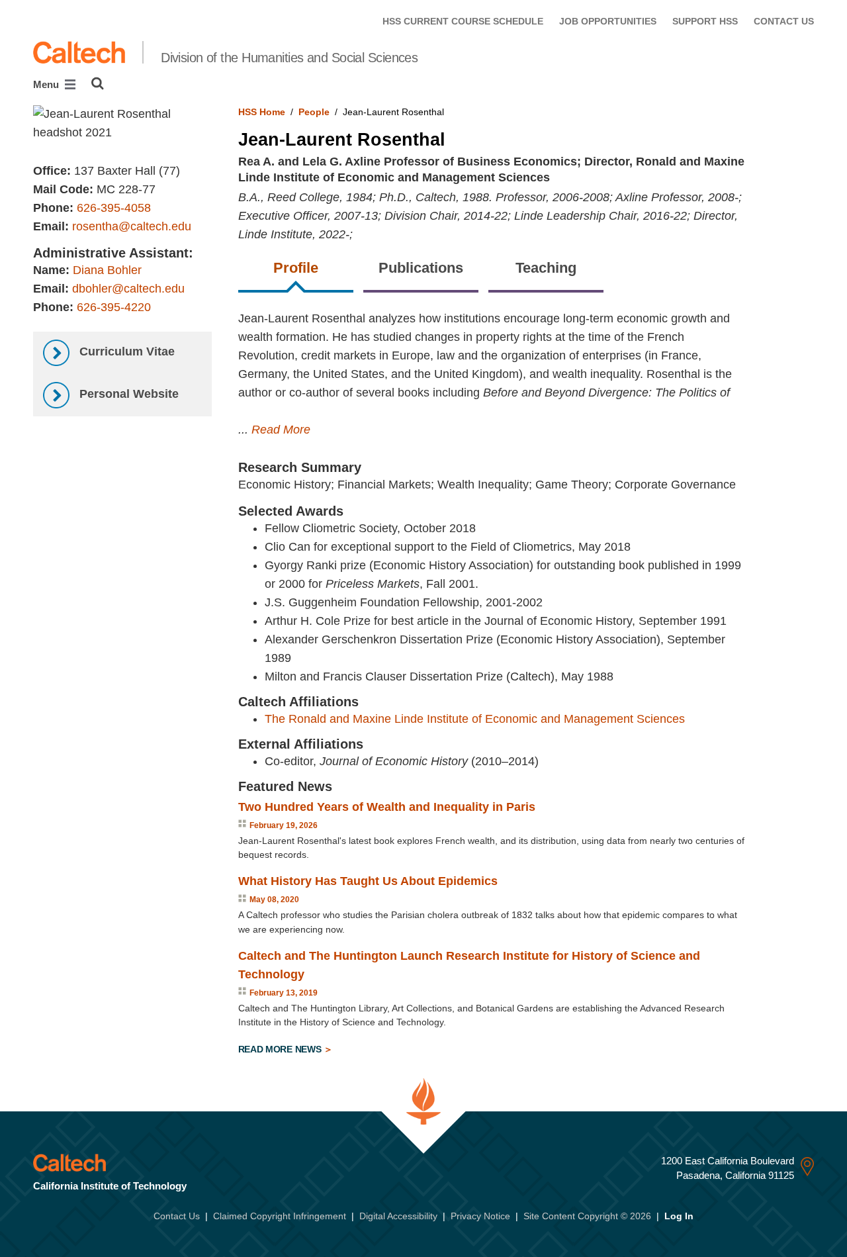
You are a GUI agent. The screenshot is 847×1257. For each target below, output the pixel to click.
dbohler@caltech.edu (128, 288)
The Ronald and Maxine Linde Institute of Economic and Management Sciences (475, 718)
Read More (280, 429)
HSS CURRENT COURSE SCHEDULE (462, 21)
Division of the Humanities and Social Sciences (289, 57)
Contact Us (177, 1216)
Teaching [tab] (545, 267)
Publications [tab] (421, 267)
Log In (678, 1216)
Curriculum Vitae (125, 351)
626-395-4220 (114, 307)
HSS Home (261, 112)
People (314, 112)
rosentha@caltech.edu (131, 226)
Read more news (281, 1049)
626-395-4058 (114, 207)
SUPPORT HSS (705, 21)
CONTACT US (784, 21)
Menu (47, 84)
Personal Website (127, 393)
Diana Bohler (107, 270)
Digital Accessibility (398, 1216)
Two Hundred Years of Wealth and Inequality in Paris (386, 807)
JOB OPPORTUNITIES (607, 21)
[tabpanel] (526, 685)
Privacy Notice (480, 1216)
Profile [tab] (295, 267)
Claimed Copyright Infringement (279, 1216)
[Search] (97, 83)
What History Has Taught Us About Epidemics (368, 881)
